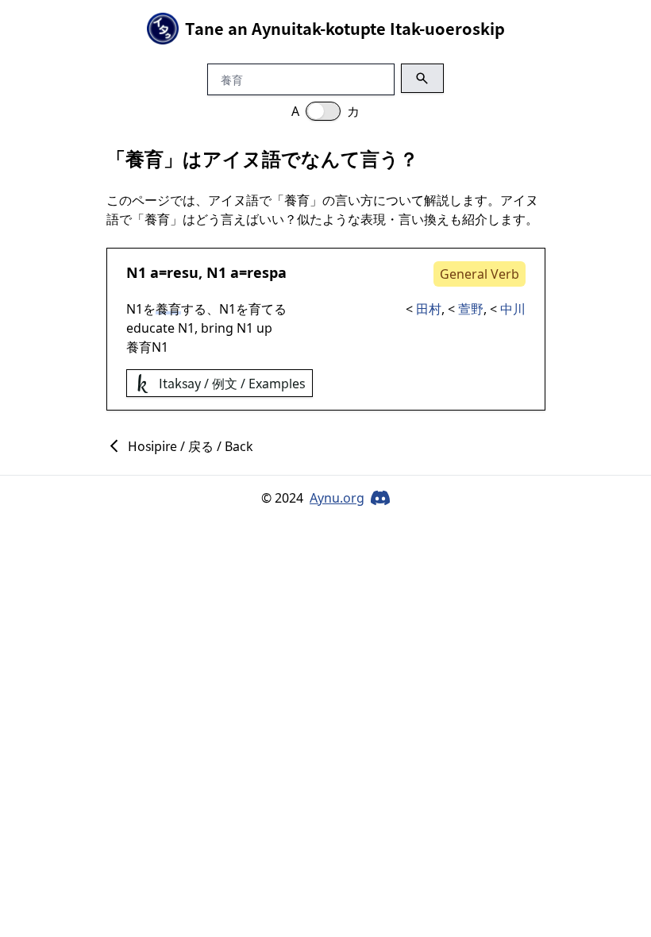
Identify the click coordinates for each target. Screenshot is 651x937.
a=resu (174, 272)
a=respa (258, 272)
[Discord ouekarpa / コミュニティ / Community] (380, 497)
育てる (267, 309)
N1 (136, 272)
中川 (513, 309)
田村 (428, 309)
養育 (139, 347)
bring (217, 328)
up (264, 328)
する (193, 309)
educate (150, 328)
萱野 (470, 309)
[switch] (323, 111)
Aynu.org (337, 498)
